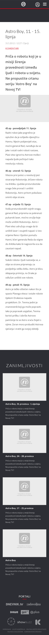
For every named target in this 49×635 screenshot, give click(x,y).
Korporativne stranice (33, 632)
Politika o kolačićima (15, 632)
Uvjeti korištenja (18, 629)
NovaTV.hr (25, 4)
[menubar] (37, 4)
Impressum (7, 629)
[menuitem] (37, 4)
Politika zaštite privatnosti (36, 629)
